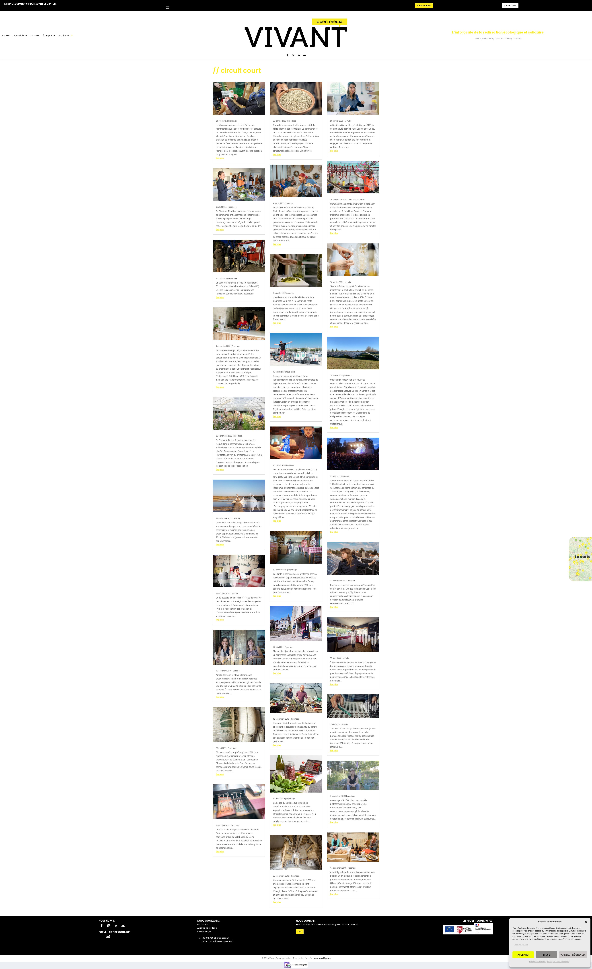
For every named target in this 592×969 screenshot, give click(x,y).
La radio (236, 518)
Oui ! (300, 931)
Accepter (523, 954)
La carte (35, 35)
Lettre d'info (510, 5)
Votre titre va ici (125, 936)
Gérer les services (521, 945)
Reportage (232, 121)
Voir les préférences (573, 954)
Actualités (18, 35)
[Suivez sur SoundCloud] (304, 55)
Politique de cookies (537, 962)
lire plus (220, 158)
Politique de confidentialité (558, 962)
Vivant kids (360, 200)
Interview (290, 465)
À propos (47, 35)
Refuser (546, 954)
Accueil (6, 35)
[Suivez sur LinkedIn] (299, 55)
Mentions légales (322, 958)
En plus (62, 35)
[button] (585, 921)
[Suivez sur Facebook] (288, 55)
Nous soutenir (424, 5)
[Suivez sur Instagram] (293, 55)
